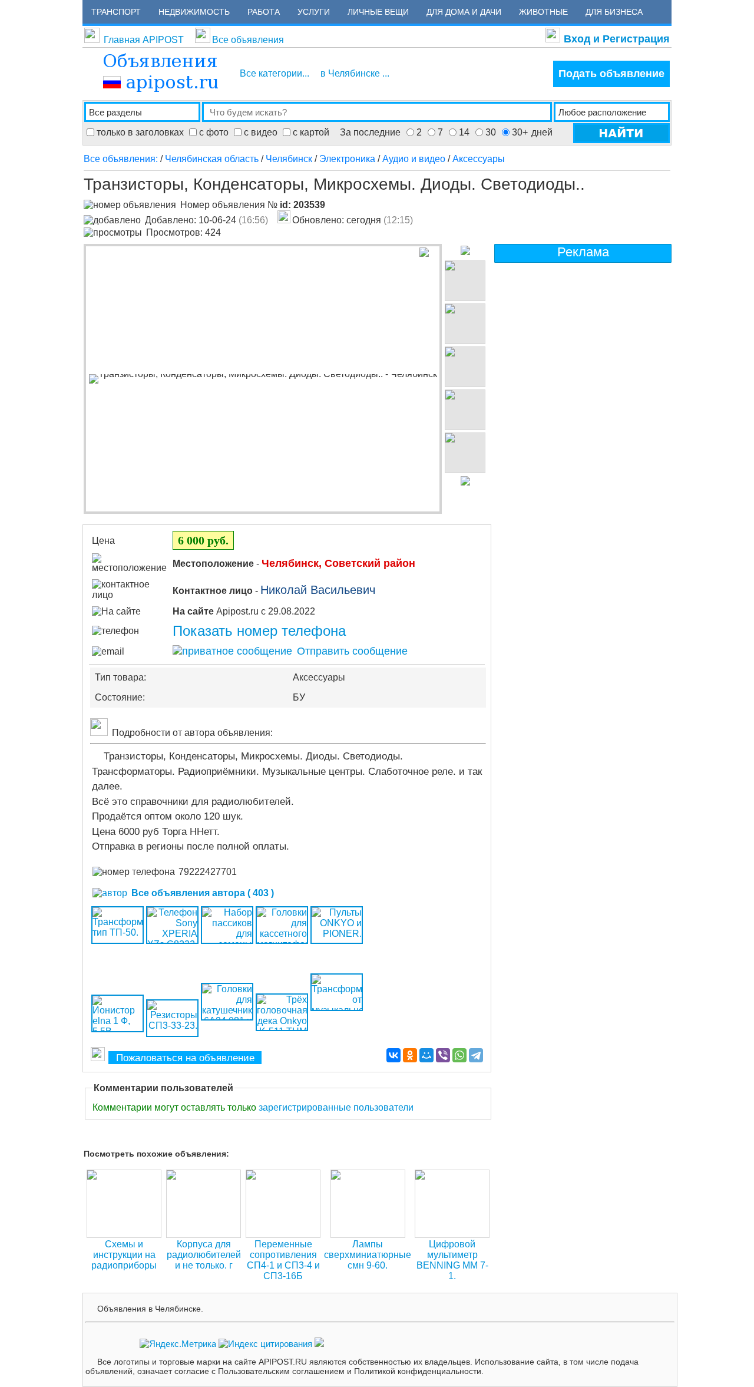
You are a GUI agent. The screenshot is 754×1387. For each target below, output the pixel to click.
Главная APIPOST (144, 40)
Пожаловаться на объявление (185, 1058)
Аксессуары (478, 159)
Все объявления (248, 40)
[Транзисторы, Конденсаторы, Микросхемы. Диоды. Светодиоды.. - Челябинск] (263, 379)
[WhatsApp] (459, 1055)
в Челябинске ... (354, 73)
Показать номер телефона (259, 631)
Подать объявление (611, 74)
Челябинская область (212, 159)
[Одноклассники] (410, 1055)
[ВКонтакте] (393, 1055)
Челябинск (289, 159)
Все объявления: (122, 159)
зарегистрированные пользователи (336, 1107)
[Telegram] (476, 1055)
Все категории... (274, 73)
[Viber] (443, 1055)
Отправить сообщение (351, 651)
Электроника (347, 159)
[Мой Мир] (426, 1055)
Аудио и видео (413, 159)
